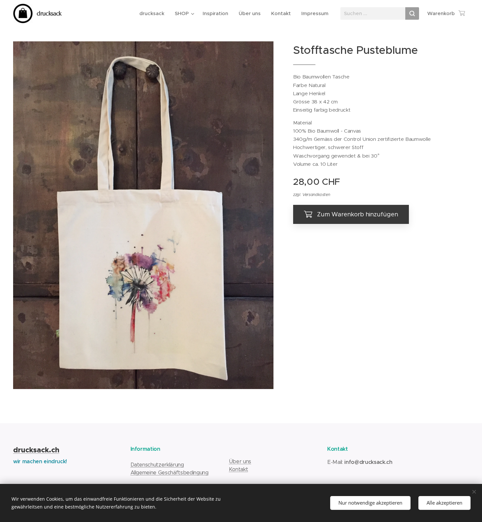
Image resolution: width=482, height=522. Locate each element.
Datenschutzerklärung (157, 465)
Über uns (240, 461)
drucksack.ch (36, 450)
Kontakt (238, 469)
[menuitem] (154, 13)
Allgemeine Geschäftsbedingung (170, 472)
